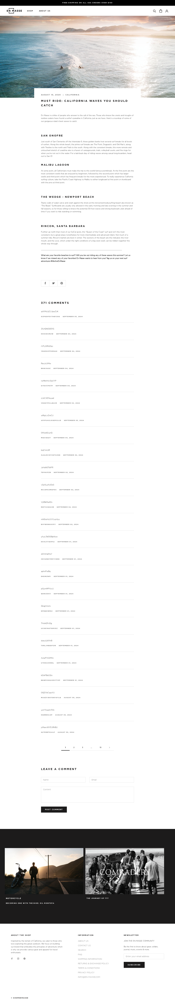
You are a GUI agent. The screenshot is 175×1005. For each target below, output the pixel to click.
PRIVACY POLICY (86, 972)
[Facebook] (12, 958)
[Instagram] (18, 958)
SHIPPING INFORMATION (90, 959)
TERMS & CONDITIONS (89, 968)
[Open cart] (160, 10)
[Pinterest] (24, 958)
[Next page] (109, 747)
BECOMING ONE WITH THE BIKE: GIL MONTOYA (30, 903)
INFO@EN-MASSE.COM (89, 977)
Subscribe (134, 965)
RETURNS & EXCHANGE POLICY (93, 963)
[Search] (154, 10)
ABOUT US (45, 11)
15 (100, 747)
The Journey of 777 (98, 898)
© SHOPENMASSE (19, 998)
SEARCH (82, 950)
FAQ (80, 954)
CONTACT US (84, 945)
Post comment (54, 809)
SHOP (30, 11)
